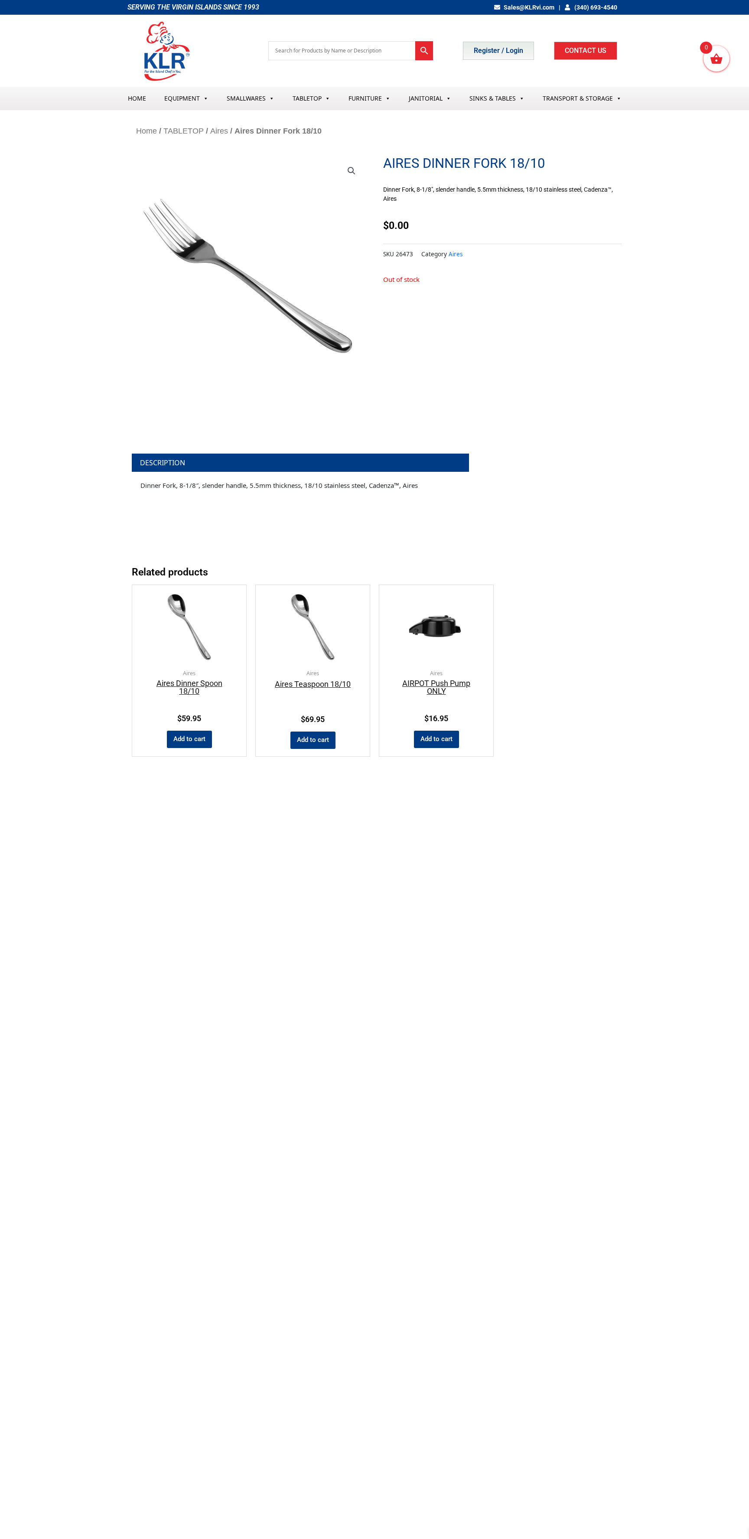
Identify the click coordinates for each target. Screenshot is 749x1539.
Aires (219, 131)
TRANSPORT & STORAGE (578, 98)
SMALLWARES (246, 98)
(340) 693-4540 (595, 7)
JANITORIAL (426, 98)
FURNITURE (365, 98)
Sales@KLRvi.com (529, 7)
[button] (351, 171)
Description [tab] (162, 462)
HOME (137, 98)
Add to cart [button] (189, 739)
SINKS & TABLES (492, 98)
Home (146, 131)
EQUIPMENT (182, 98)
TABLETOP (307, 98)
